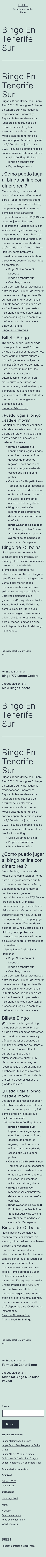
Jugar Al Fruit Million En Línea (18, 1454)
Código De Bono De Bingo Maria (21, 1122)
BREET (23, 5)
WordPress (28, 1545)
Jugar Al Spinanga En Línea (16, 1441)
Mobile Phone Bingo (14, 833)
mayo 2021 (8, 1485)
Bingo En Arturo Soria (15, 408)
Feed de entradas (11, 1515)
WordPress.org (10, 1524)
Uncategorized (10, 1498)
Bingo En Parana (12, 325)
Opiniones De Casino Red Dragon (20, 1458)
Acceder (6, 1511)
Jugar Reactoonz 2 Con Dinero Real (21, 1462)
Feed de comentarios (13, 1519)
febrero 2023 (9, 1481)
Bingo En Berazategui (15, 330)
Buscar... (6, 1406)
